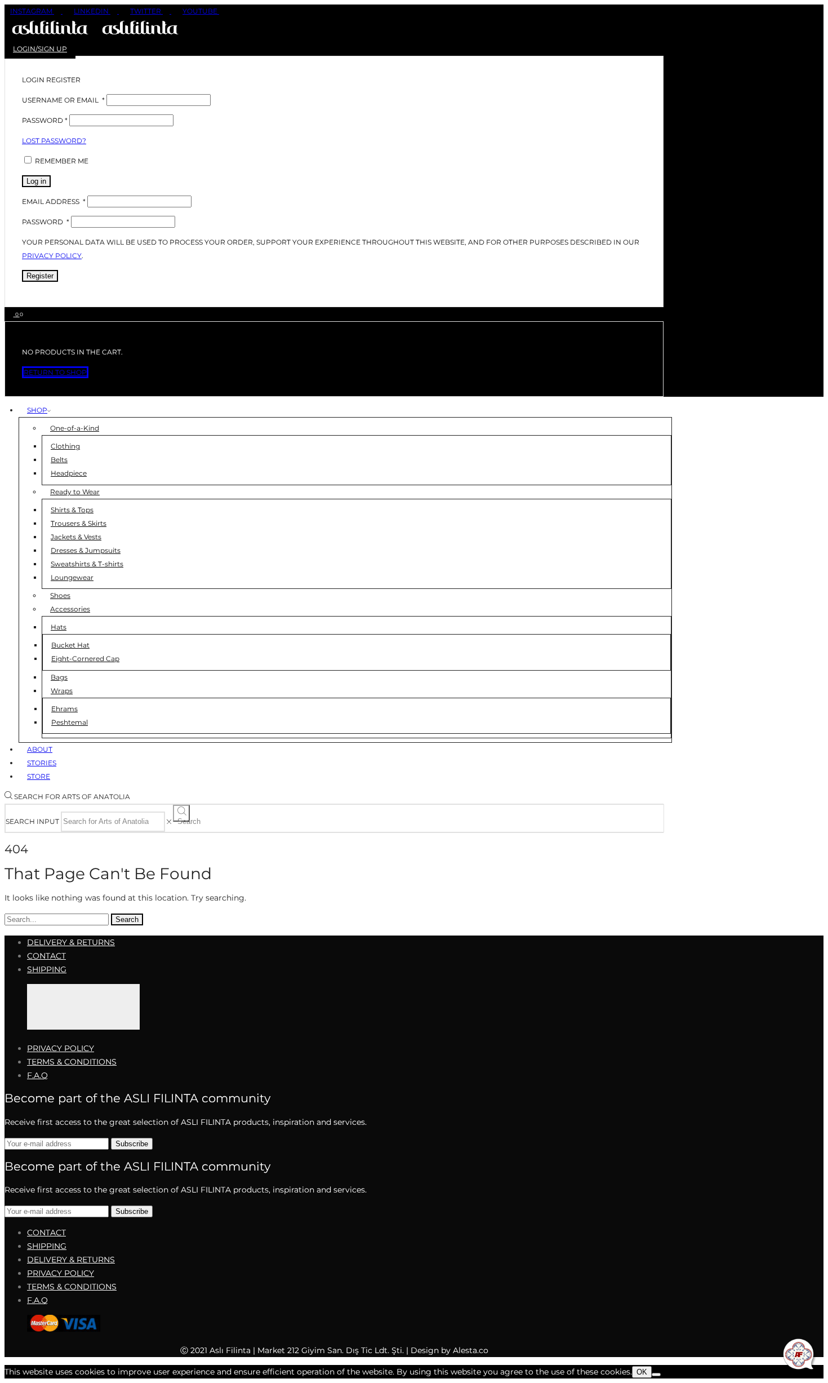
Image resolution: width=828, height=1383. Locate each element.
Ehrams (64, 708)
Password (45, 120)
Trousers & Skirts (78, 523)
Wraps (62, 690)
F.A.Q (37, 1075)
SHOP (37, 410)
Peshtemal (69, 722)
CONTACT (46, 956)
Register (40, 276)
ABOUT (39, 749)
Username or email (63, 100)
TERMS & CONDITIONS (72, 1062)
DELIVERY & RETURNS (71, 942)
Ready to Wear (75, 491)
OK (641, 1372)
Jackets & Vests (76, 537)
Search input (32, 821)
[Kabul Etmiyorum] (656, 1374)
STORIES (41, 763)
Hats (58, 627)
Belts (59, 459)
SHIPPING (46, 969)
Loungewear (72, 577)
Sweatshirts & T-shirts (87, 564)
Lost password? (54, 140)
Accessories (70, 609)
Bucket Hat (70, 645)
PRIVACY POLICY (60, 1048)
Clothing (65, 446)
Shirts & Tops (72, 510)
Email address (54, 201)
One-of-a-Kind (74, 428)
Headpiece (69, 473)
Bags (59, 677)
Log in (36, 181)
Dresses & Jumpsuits (86, 550)
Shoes (60, 595)
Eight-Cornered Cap (85, 658)
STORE (38, 776)
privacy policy (52, 255)
